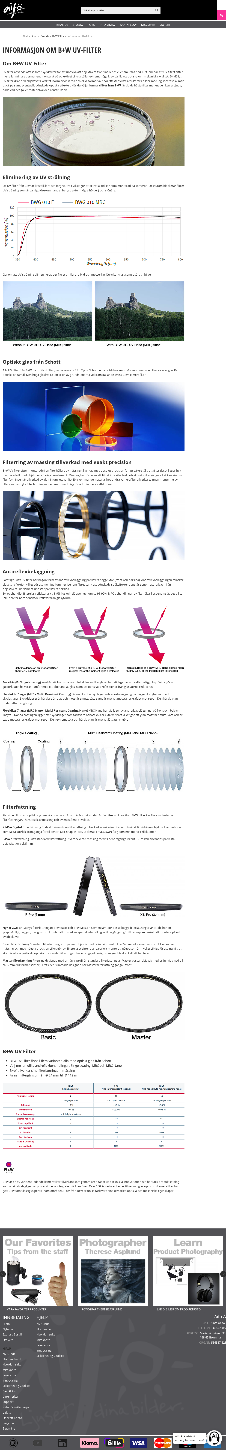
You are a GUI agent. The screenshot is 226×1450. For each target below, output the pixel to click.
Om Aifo (8, 1340)
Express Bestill (12, 1334)
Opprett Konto (12, 1418)
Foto (91, 25)
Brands (62, 25)
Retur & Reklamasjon (17, 1407)
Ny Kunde (9, 1354)
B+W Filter (58, 36)
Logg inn (8, 1423)
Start (25, 36)
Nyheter (8, 1329)
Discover (148, 25)
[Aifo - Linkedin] (64, 1443)
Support (8, 1402)
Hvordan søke (12, 1364)
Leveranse (9, 1375)
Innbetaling (10, 1380)
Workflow (128, 25)
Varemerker (11, 1396)
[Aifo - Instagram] (15, 1443)
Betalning (9, 1428)
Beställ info (10, 1391)
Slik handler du (12, 1359)
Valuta (7, 1413)
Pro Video (107, 25)
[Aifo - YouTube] (39, 1443)
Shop (34, 36)
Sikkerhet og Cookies (16, 1386)
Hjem (6, 1324)
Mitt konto (9, 1370)
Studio (78, 25)
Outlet (165, 25)
